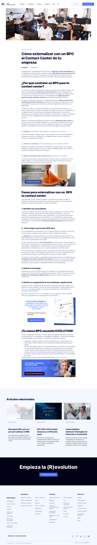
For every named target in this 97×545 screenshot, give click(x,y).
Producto (22, 4)
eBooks (80, 497)
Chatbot (65, 516)
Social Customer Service (68, 507)
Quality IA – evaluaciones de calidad (54, 507)
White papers (81, 500)
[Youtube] (88, 536)
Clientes (9, 509)
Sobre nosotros (11, 504)
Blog (54, 4)
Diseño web (77, 542)
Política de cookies (12, 523)
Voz (64, 500)
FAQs (79, 520)
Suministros (38, 508)
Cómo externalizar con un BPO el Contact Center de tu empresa (48, 58)
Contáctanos (10, 501)
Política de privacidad (10, 519)
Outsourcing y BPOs (26, 505)
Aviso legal (10, 516)
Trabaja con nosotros (10, 512)
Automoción (38, 511)
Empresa (47, 4)
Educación (38, 514)
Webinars (80, 505)
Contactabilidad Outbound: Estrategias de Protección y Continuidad (76, 431)
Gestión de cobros (26, 503)
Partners (9, 506)
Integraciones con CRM (54, 516)
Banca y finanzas (40, 497)
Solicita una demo (54, 497)
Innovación (34, 67)
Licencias (52, 503)
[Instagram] (85, 536)
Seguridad (52, 522)
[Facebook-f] (77, 536)
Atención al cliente (26, 497)
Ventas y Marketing (26, 500)
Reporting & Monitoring (52, 512)
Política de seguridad (10, 526)
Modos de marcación (66, 503)
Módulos (51, 500)
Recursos (39, 4)
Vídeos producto (82, 511)
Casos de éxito (82, 508)
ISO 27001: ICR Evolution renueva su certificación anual (47, 431)
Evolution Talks (82, 503)
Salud (36, 500)
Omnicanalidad (67, 497)
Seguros (37, 503)
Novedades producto (81, 514)
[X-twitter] (73, 536)
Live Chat (66, 514)
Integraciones (53, 519)
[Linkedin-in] (81, 536)
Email (64, 511)
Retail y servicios (40, 505)
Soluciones (30, 4)
